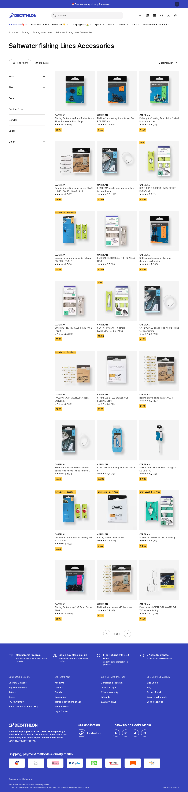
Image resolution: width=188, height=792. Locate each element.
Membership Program (111, 682)
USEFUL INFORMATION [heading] (158, 677)
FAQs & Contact (16, 701)
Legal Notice (61, 711)
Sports (98, 24)
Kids (134, 24)
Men (110, 24)
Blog (149, 687)
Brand (12, 98)
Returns (12, 692)
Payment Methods (18, 687)
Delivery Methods (18, 682)
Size (11, 87)
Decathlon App (108, 687)
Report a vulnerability (158, 697)
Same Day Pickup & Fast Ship (23, 706)
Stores (12, 697)
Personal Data (62, 706)
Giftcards (105, 697)
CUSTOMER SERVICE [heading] (19, 677)
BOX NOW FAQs (108, 701)
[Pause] (177, 4)
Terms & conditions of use (68, 701)
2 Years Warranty (109, 692)
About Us (59, 682)
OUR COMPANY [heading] (62, 677)
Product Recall (154, 692)
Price (11, 76)
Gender (13, 119)
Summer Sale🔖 (17, 24)
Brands (58, 692)
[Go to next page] (127, 633)
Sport (12, 130)
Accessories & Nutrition (155, 24)
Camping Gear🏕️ (80, 24)
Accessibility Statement (21, 779)
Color (12, 141)
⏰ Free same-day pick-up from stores (91, 4)
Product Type (16, 109)
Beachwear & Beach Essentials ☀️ (48, 24)
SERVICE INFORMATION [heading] (113, 677)
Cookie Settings (155, 701)
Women (122, 24)
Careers (59, 687)
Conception (61, 697)
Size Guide (152, 682)
